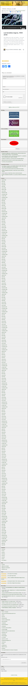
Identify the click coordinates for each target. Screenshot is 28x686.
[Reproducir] (3, 28)
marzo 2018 (4, 340)
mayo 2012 (4, 451)
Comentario (4, 78)
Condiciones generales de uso (19, 679)
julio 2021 (3, 276)
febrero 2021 (4, 284)
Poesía (7, 10)
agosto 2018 (4, 332)
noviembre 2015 (4, 384)
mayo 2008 (4, 527)
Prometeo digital (4, 629)
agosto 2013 (4, 427)
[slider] (23, 27)
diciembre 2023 (4, 230)
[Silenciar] (20, 28)
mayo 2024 (4, 222)
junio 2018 (3, 335)
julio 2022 (3, 257)
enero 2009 (4, 514)
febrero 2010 (4, 494)
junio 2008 (3, 525)
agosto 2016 (4, 370)
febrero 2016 (4, 379)
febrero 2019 (4, 322)
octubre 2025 (4, 195)
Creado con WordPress (11, 683)
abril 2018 (3, 338)
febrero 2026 (4, 189)
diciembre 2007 (4, 535)
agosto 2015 (4, 389)
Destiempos (4, 626)
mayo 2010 (4, 489)
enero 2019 (4, 324)
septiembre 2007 (4, 540)
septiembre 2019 (4, 311)
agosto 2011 (4, 465)
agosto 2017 (4, 351)
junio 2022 (3, 259)
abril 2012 (3, 452)
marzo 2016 (4, 378)
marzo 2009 (4, 511)
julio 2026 (3, 181)
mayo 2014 (4, 413)
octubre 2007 (4, 538)
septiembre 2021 (4, 273)
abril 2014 (3, 414)
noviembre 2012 (4, 441)
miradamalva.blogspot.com (6, 640)
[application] (14, 28)
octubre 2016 (4, 367)
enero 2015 (4, 400)
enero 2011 (4, 476)
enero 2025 (4, 210)
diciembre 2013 (4, 421)
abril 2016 (3, 376)
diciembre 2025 (4, 192)
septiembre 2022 (4, 254)
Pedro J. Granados (5, 611)
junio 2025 (3, 202)
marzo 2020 (4, 302)
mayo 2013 (4, 432)
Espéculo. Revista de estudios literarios (8, 630)
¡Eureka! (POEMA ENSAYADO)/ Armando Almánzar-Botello (11, 592)
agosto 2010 (4, 484)
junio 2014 (3, 411)
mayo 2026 (4, 184)
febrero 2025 (4, 208)
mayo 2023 (4, 241)
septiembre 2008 (4, 521)
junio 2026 (3, 183)
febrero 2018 (4, 341)
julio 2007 (3, 543)
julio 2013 (3, 429)
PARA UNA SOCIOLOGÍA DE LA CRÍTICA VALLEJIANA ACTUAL (12, 160)
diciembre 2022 (4, 249)
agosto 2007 (4, 541)
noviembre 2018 (4, 327)
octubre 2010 (4, 481)
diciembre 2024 (4, 211)
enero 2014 (4, 419)
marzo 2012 (4, 454)
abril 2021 (3, 281)
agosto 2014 (4, 408)
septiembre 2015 (4, 387)
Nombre (4, 86)
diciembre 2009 (4, 497)
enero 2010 (4, 495)
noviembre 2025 (4, 194)
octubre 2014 (4, 405)
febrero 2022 (4, 265)
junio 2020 (3, 297)
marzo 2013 (4, 435)
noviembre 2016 (4, 365)
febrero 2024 (4, 227)
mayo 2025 (4, 203)
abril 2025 (3, 205)
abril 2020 (3, 300)
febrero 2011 (4, 475)
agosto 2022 (4, 256)
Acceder (3, 564)
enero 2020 (4, 305)
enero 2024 (4, 229)
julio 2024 (3, 219)
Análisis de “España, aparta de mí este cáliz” (9, 602)
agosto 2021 (4, 275)
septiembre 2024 (4, 216)
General (3, 552)
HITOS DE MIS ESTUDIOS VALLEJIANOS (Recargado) (14, 168)
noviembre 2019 (4, 308)
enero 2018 (4, 343)
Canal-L (3, 643)
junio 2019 (3, 316)
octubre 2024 (4, 214)
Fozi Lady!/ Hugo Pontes (12, 575)
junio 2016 (3, 373)
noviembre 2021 (4, 270)
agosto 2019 (4, 313)
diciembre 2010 (4, 478)
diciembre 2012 (4, 440)
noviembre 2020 (4, 289)
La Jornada (4, 637)
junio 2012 (3, 449)
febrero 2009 (4, 513)
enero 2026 (4, 191)
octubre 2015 (4, 386)
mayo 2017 (4, 356)
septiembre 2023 (4, 235)
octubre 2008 (4, 519)
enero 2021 (4, 286)
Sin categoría (4, 560)
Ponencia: (13, 587)
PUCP (14, 679)
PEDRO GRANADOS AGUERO (20, 10)
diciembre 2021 (4, 268)
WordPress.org (4, 569)
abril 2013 (3, 433)
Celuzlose (3, 648)
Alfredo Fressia (4, 646)
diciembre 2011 (4, 459)
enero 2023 (4, 248)
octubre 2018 (4, 329)
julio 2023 (3, 238)
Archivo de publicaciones (6, 619)
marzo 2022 (4, 264)
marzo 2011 (4, 473)
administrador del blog (23, 683)
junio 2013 (3, 430)
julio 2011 (3, 467)
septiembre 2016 (4, 368)
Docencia (3, 549)
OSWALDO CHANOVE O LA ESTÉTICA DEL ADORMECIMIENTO (13, 158)
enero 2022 (4, 267)
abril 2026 (3, 186)
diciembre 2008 (4, 516)
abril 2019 (3, 319)
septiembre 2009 (4, 502)
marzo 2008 (4, 530)
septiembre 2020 (4, 292)
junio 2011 (3, 468)
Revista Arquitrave (5, 624)
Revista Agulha (4, 635)
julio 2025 (3, 200)
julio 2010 (3, 486)
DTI (23, 678)
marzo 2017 (4, 359)
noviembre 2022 (4, 251)
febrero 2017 (4, 360)
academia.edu (4, 645)
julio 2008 (3, 524)
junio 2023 (3, 240)
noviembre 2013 (4, 422)
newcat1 (3, 555)
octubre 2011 (4, 462)
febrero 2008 (4, 532)
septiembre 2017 (4, 349)
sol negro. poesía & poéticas (6, 627)
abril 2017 (3, 357)
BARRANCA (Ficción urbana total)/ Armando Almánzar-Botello (12, 594)
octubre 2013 (4, 424)
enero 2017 (4, 362)
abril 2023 (3, 243)
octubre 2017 (4, 348)
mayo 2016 (4, 375)
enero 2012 (4, 457)
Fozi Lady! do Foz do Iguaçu (12, 573)
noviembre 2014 (4, 403)
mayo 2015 (4, 394)
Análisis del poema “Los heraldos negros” (9, 601)
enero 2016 (4, 381)
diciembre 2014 (4, 402)
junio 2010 (3, 487)
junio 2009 (3, 506)
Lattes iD (3, 616)
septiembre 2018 (4, 330)
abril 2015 (3, 395)
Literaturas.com (4, 632)
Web (3, 91)
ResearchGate (4, 618)
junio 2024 (3, 221)
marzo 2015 (4, 397)
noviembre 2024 (4, 213)
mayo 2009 (4, 508)
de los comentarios (6, 567)
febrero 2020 (4, 303)
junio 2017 (3, 354)
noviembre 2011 (4, 460)
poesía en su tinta (5, 638)
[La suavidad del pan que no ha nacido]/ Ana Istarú (10, 604)
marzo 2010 (4, 492)
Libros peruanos (4, 621)
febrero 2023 (4, 246)
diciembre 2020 (4, 287)
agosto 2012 (4, 446)
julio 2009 (3, 505)
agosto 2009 (4, 503)
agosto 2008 (4, 522)
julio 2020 (3, 295)
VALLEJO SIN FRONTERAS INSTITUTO (9, 613)
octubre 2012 (4, 443)
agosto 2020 (4, 294)
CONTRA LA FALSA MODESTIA (7, 161)
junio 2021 (3, 278)
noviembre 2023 (4, 232)
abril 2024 (3, 224)
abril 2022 (3, 262)
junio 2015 (3, 392)
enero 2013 (4, 438)
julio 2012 (3, 448)
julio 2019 (3, 314)
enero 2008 (4, 533)
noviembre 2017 (4, 346)
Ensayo (3, 550)
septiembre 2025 (4, 197)
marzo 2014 (4, 416)
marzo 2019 (4, 321)
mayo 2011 (4, 470)
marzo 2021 (4, 283)
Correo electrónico (6, 89)
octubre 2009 (4, 500)
